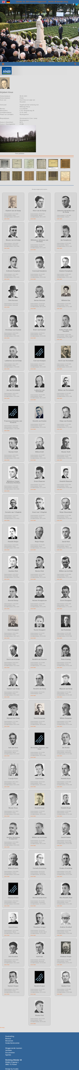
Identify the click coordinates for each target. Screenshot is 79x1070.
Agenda (8, 1055)
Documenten (10, 1053)
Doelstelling (9, 1036)
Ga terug (2, 1027)
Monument (9, 1041)
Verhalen (8, 1050)
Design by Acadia (11, 1069)
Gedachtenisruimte (12, 1043)
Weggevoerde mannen (13, 1048)
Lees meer (7, 218)
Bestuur (8, 1039)
